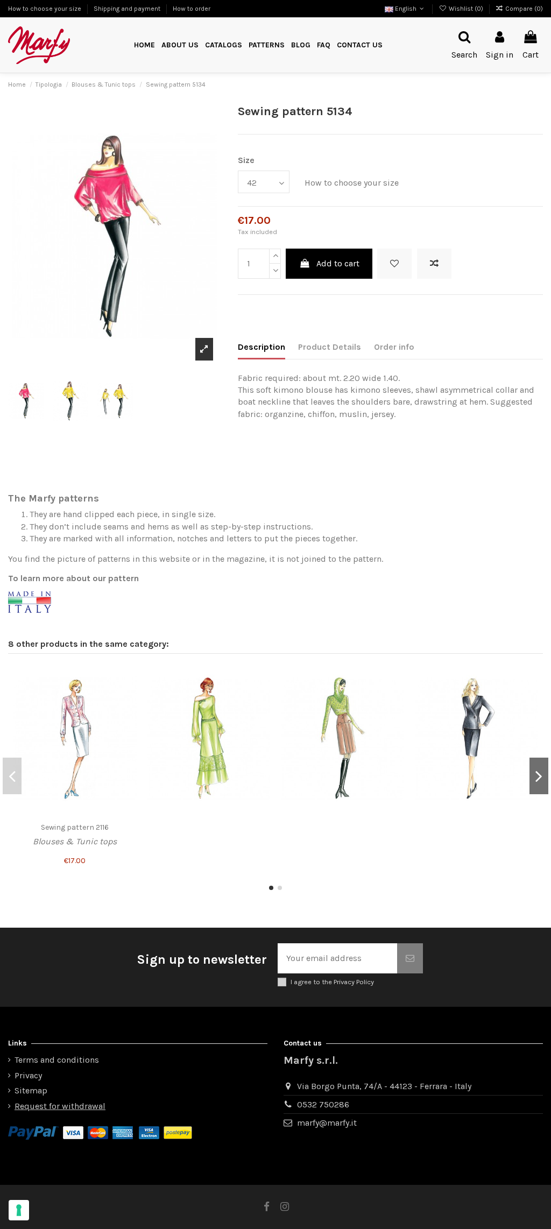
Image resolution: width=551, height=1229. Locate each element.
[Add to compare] (434, 264)
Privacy (28, 1075)
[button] (266, 45)
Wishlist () (465, 8)
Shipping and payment (128, 8)
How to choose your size (45, 8)
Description (261, 347)
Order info (394, 347)
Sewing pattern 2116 (75, 827)
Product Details (329, 347)
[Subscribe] (410, 958)
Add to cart (337, 263)
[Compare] (128, 696)
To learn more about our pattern (73, 578)
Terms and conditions (57, 1060)
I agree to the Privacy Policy (332, 982)
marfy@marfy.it (327, 1123)
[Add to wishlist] (394, 264)
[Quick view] (128, 716)
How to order (191, 8)
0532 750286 (323, 1104)
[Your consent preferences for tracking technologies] (19, 1210)
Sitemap (31, 1090)
